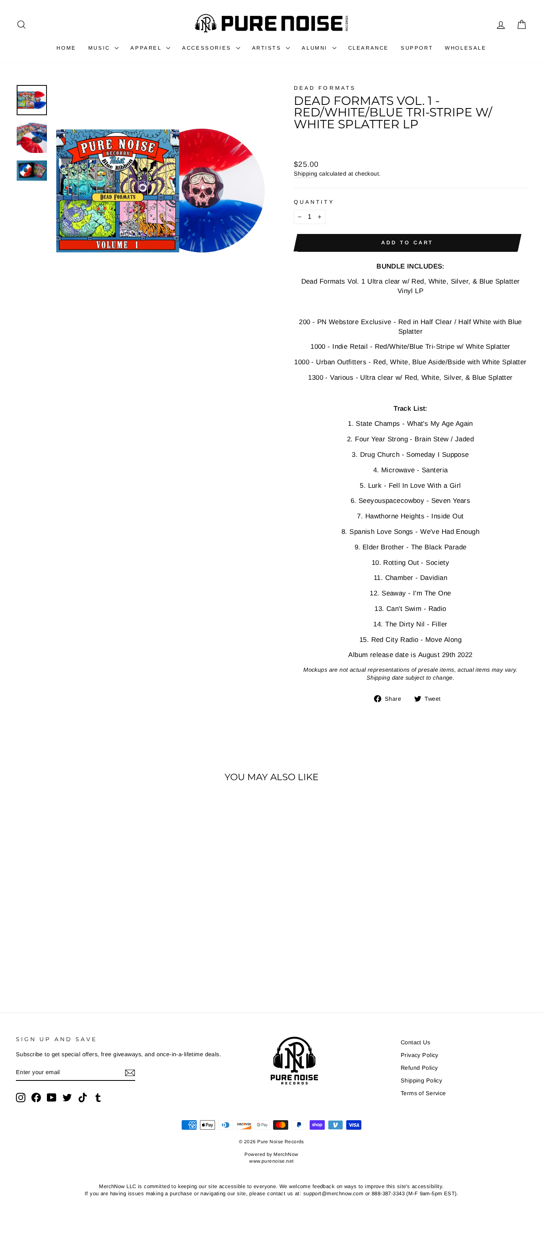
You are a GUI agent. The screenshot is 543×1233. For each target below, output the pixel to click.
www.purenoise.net (271, 1161)
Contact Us (415, 1042)
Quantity (314, 202)
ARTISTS (268, 48)
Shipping (305, 173)
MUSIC (100, 48)
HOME (66, 48)
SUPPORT (417, 48)
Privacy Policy (419, 1055)
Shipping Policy (421, 1080)
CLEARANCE (368, 48)
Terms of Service (423, 1093)
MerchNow (285, 1154)
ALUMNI (316, 48)
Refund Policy (419, 1068)
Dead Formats (325, 88)
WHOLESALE (465, 48)
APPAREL (147, 48)
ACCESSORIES (208, 48)
